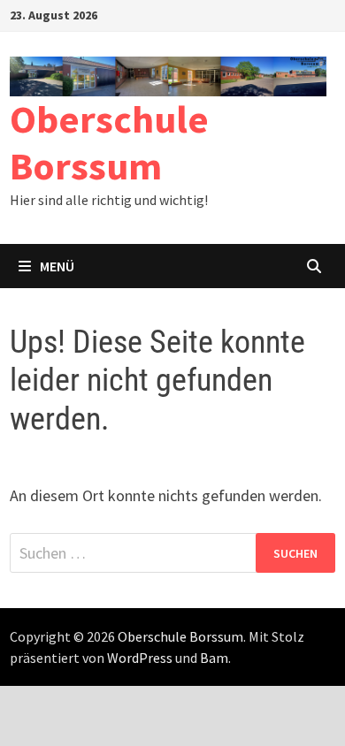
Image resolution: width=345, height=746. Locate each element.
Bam (214, 657)
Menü (57, 266)
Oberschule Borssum (109, 142)
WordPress (139, 657)
